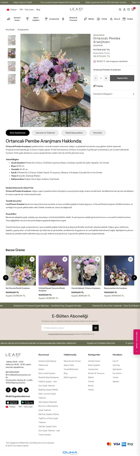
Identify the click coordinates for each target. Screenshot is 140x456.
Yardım (115, 377)
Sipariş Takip (69, 365)
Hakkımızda (43, 365)
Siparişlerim (117, 369)
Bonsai (117, 19)
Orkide (104, 19)
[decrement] (95, 78)
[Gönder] (95, 328)
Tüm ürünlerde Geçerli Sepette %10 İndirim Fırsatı (60, 2)
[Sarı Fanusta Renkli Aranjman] (21, 271)
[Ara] (120, 9)
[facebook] (9, 390)
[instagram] (21, 390)
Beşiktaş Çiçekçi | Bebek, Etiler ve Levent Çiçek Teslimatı (48, 394)
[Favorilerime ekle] (32, 259)
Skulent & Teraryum (73, 19)
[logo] (13, 355)
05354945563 (13, 372)
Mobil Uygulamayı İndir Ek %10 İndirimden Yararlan (106, 2)
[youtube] (27, 390)
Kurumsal (44, 354)
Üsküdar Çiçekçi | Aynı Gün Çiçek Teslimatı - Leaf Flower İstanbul (49, 430)
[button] (24, 80)
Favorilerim (117, 373)
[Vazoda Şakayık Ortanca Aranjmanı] (86, 271)
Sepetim (116, 381)
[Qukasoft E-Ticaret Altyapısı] (70, 453)
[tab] (18, 133)
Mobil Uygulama (70, 377)
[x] (15, 390)
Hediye (130, 19)
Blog (38, 9)
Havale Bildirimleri (71, 369)
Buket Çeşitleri (35, 19)
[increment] (106, 78)
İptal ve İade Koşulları (47, 373)
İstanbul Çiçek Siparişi (47, 361)
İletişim (41, 369)
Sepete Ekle (122, 78)
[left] (5, 277)
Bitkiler (91, 19)
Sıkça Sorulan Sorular (72, 361)
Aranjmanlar (54, 19)
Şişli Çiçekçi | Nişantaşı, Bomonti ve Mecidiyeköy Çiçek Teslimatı (48, 406)
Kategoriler (94, 354)
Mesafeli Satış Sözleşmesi (49, 377)
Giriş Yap (116, 365)
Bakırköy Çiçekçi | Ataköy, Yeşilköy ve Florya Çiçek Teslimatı (49, 418)
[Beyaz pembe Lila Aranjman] (119, 271)
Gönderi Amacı (17, 19)
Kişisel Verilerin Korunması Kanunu (61, 334)
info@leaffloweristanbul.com (19, 375)
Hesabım (117, 354)
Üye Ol (115, 361)
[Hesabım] (124, 9)
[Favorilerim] (128, 9)
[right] (134, 277)
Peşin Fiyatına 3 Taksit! (23, 2)
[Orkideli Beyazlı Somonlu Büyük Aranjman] (54, 271)
